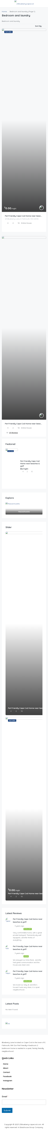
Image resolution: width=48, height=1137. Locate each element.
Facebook (7, 1076)
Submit (7, 1110)
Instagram (7, 1080)
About (5, 1068)
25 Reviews (13, 433)
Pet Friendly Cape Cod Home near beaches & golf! (24, 423)
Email (5, 1096)
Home (5, 1064)
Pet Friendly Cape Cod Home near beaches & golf (24, 216)
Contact (6, 1072)
